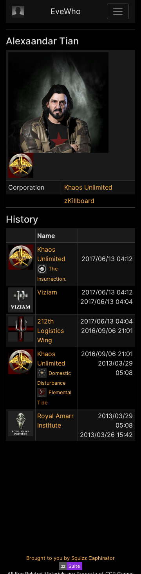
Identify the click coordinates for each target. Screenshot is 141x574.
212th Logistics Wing (50, 330)
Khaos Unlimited (88, 187)
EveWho (66, 11)
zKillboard (79, 201)
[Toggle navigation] (118, 11)
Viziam (47, 292)
